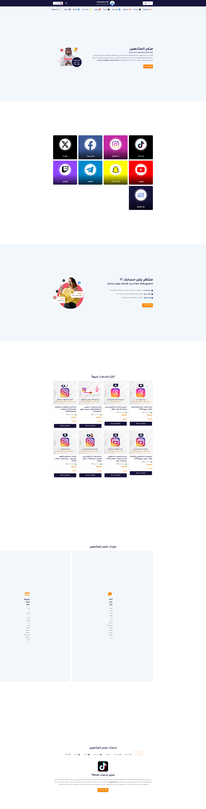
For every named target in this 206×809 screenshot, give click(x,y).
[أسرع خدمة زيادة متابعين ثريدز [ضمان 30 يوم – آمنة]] (116, 382)
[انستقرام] (116, 147)
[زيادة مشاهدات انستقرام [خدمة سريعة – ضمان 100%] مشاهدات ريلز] (116, 431)
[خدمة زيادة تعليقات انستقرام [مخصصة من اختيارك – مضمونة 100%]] (65, 382)
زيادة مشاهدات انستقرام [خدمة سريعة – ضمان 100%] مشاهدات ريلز (116, 459)
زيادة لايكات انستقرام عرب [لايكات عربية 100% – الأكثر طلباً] (91, 459)
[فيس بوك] (90, 147)
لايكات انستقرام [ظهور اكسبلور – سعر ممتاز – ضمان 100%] (65, 459)
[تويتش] (65, 173)
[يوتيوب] (141, 173)
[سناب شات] (116, 173)
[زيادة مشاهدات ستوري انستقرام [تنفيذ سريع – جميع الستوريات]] (90, 382)
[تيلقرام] (90, 173)
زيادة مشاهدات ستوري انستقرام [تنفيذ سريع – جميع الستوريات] (90, 409)
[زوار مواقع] (141, 198)
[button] (66, 3)
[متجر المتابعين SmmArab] (105, 3)
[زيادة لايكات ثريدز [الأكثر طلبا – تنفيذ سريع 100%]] (141, 382)
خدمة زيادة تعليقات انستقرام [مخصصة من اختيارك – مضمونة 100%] (65, 409)
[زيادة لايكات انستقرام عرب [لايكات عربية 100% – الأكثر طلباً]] (90, 431)
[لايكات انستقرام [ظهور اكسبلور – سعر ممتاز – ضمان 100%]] (65, 431)
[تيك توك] (141, 147)
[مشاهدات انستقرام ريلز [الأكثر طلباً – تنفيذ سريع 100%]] (141, 431)
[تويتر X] (65, 147)
